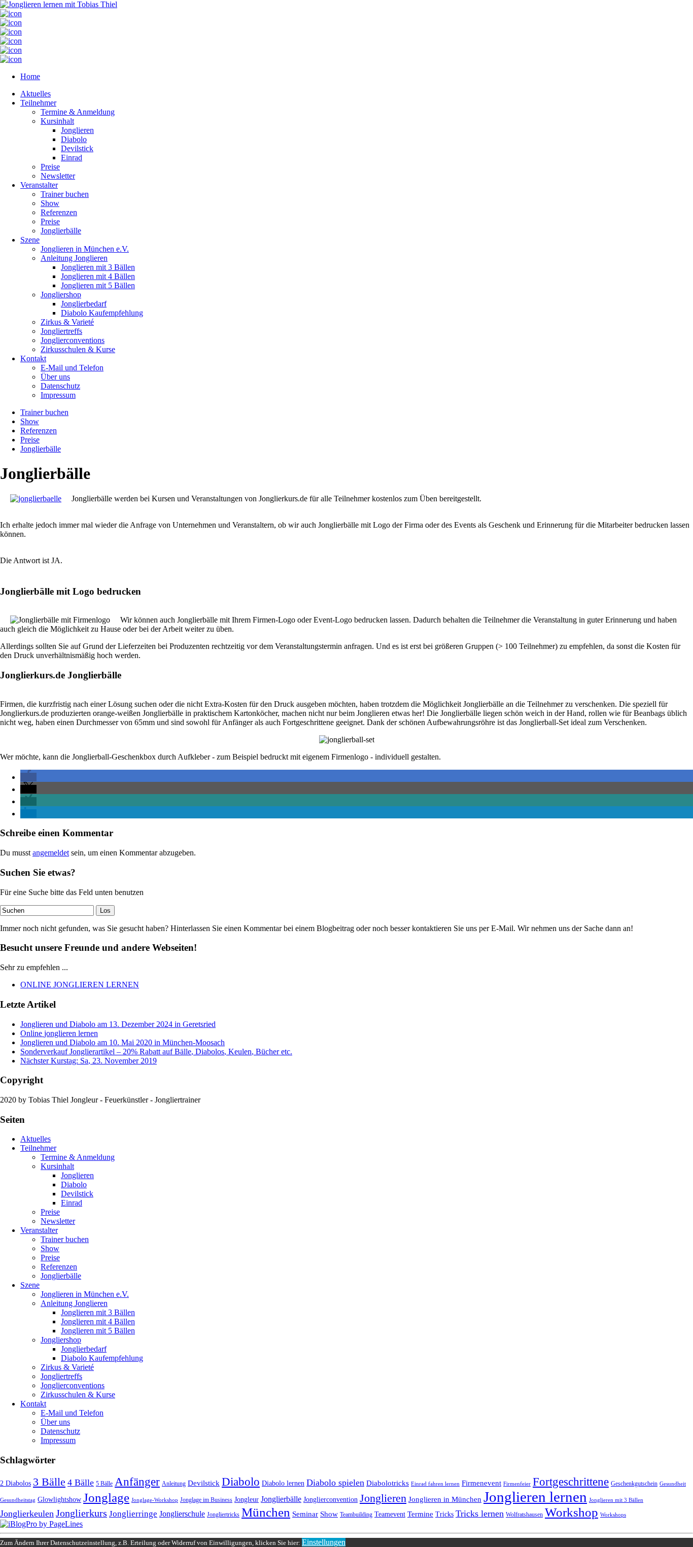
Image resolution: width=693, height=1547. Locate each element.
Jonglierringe (133, 1514)
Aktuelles (35, 93)
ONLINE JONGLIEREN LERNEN (79, 984)
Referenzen (59, 212)
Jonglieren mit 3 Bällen (98, 267)
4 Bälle (80, 1482)
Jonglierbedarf (84, 303)
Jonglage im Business (206, 1499)
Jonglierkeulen (27, 1513)
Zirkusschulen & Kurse (78, 349)
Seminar (305, 1514)
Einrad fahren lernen (435, 1484)
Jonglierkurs (81, 1513)
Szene (30, 239)
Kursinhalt (57, 121)
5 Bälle (104, 1483)
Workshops (613, 1515)
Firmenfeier (517, 1484)
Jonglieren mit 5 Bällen (98, 285)
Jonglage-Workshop (154, 1500)
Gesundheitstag (18, 1500)
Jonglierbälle (61, 230)
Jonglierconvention (330, 1499)
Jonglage (106, 1497)
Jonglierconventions (73, 340)
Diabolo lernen (283, 1483)
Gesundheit (673, 1484)
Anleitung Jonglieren (74, 258)
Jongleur (246, 1499)
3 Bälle (49, 1481)
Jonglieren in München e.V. (85, 249)
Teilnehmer (38, 102)
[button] (28, 777)
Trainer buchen (65, 194)
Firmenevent (481, 1483)
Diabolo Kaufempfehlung (102, 312)
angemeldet (50, 852)
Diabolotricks (387, 1483)
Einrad (71, 157)
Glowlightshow (59, 1499)
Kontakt (33, 358)
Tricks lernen (480, 1513)
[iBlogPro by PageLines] (41, 1524)
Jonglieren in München (444, 1499)
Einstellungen (323, 1542)
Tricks (444, 1514)
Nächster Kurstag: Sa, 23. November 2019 (88, 1060)
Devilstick (77, 148)
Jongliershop (61, 294)
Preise (50, 166)
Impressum (58, 395)
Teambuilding (356, 1514)
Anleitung (174, 1483)
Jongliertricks (223, 1514)
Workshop (571, 1512)
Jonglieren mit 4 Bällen (98, 276)
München (265, 1512)
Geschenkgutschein (634, 1483)
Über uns (55, 376)
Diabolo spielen (335, 1482)
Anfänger (137, 1481)
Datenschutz (60, 386)
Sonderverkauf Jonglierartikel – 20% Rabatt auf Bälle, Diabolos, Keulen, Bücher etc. (156, 1051)
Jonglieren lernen (535, 1497)
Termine (420, 1514)
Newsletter (58, 175)
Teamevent (389, 1514)
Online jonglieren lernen (59, 1033)
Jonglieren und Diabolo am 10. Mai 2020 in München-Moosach (122, 1042)
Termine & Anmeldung (78, 112)
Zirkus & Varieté (67, 322)
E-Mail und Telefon (72, 367)
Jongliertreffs (61, 331)
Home (30, 76)
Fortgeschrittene (571, 1481)
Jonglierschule (182, 1513)
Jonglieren (77, 130)
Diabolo (74, 139)
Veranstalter (39, 185)
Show (50, 203)
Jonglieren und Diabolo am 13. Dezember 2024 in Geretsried (118, 1024)
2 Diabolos (15, 1483)
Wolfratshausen (524, 1514)
